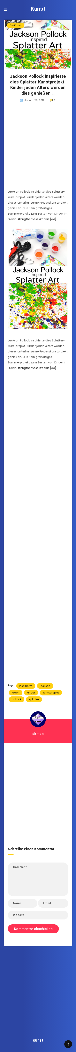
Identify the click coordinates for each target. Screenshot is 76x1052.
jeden (15, 692)
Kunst (38, 8)
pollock (16, 699)
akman (38, 734)
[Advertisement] (38, 148)
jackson (45, 686)
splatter (34, 699)
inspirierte (25, 686)
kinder (31, 692)
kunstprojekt (51, 692)
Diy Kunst (15, 25)
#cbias (44, 219)
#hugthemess (28, 219)
